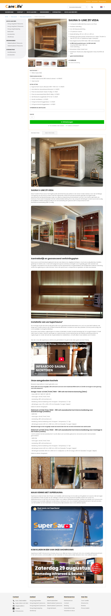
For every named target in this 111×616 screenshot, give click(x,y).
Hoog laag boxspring (36, 608)
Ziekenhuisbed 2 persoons (54, 605)
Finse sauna (14, 16)
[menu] (55, 12)
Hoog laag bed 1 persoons (37, 603)
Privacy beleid (85, 608)
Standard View (35, 133)
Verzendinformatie (69, 608)
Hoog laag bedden (35, 600)
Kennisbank (95, 1)
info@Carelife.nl (19, 606)
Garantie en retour (69, 610)
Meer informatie (49, 133)
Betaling (66, 605)
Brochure (88, 1)
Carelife (17, 608)
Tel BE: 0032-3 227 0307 (21, 603)
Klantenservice (102, 1)
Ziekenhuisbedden (52, 600)
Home (6, 16)
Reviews (83, 605)
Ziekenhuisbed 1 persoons (54, 603)
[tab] (35, 133)
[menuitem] (9, 12)
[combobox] (78, 7)
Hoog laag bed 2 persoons (38, 605)
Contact (66, 603)
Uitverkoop (33, 610)
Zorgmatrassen (51, 608)
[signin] (90, 7)
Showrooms (84, 603)
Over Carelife (85, 600)
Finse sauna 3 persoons (26, 16)
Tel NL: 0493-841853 (20, 600)
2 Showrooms (19, 611)
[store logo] (14, 6)
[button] (31, 38)
